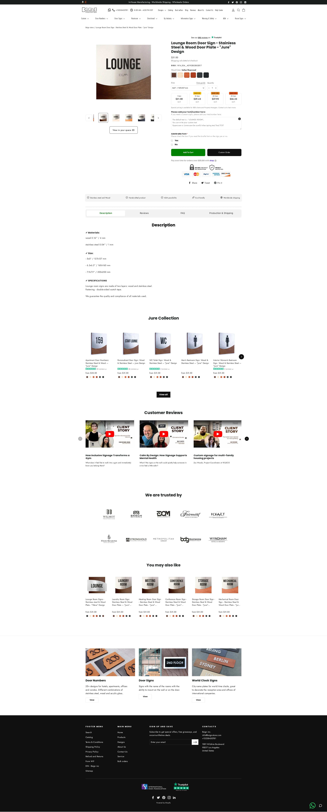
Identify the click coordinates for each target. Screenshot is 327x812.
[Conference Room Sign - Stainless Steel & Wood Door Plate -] (167, 616)
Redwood (193, 75)
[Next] (241, 356)
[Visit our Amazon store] (83, 2)
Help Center (219, 10)
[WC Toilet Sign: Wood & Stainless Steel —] (151, 377)
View (92, 700)
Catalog (170, 10)
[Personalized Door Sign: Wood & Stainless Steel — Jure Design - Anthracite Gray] (132, 377)
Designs (161, 10)
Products (121, 737)
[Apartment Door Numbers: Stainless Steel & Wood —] (87, 377)
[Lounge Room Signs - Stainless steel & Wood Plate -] (87, 616)
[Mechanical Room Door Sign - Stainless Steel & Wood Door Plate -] (220, 616)
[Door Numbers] (110, 662)
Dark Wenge (206, 75)
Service (121, 756)
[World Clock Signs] (216, 662)
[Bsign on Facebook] (229, 2)
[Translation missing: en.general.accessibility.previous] (80, 439)
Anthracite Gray (199, 75)
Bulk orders (123, 761)
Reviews (193, 10)
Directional (151, 18)
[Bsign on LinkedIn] (245, 2)
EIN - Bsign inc (92, 766)
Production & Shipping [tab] (221, 213)
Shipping (175, 60)
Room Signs (239, 18)
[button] (96, 369)
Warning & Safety (208, 18)
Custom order (224, 152)
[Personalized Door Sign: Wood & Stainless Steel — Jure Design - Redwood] (129, 377)
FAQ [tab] (183, 213)
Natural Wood (180, 75)
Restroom (135, 18)
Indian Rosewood (174, 75)
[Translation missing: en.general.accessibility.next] (247, 439)
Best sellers (179, 10)
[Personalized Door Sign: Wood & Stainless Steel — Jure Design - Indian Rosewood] (119, 377)
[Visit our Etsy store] (86, 2)
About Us (201, 10)
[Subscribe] (195, 742)
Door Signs (119, 18)
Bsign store (90, 27)
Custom (84, 18)
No (176, 144)
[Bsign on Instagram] (241, 2)
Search (89, 732)
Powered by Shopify (163, 803)
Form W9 (90, 761)
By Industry (168, 18)
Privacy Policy (92, 751)
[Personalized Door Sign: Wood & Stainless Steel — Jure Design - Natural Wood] (122, 377)
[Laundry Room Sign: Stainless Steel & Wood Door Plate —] (114, 616)
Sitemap (89, 770)
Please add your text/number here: (188, 112)
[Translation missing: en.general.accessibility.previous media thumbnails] (89, 117)
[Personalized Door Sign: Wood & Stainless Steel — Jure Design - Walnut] (125, 377)
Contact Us (209, 10)
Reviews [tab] (144, 213)
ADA (224, 18)
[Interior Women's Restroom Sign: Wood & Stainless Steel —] (215, 377)
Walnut (187, 75)
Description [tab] (106, 213)
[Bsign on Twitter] (233, 2)
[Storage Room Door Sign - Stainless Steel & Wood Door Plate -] (193, 616)
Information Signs (187, 18)
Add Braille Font (178, 134)
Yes (176, 140)
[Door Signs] (163, 662)
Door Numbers (100, 18)
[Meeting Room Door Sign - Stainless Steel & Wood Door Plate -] (140, 616)
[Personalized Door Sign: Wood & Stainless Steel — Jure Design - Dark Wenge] (135, 377)
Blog (186, 10)
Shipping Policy (93, 746)
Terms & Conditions (94, 742)
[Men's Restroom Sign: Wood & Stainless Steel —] (183, 377)
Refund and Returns (94, 756)
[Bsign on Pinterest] (237, 2)
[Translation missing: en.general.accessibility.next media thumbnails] (158, 117)
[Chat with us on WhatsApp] (110, 10)
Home (120, 732)
